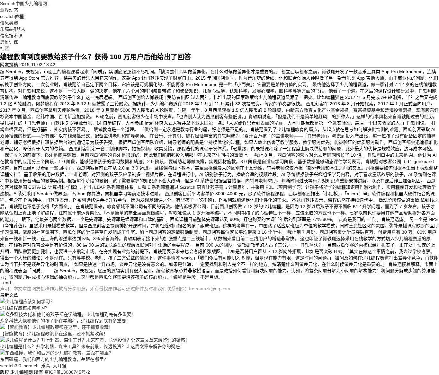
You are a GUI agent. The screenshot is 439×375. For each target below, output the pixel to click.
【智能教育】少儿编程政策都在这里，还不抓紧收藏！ (54, 333)
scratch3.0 (10, 365)
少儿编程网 (21, 372)
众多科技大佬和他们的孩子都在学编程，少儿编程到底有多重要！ (65, 320)
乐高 (45, 365)
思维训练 (9, 42)
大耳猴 (59, 365)
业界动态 (9, 10)
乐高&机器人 (12, 29)
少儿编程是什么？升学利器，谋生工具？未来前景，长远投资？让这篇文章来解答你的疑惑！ (92, 346)
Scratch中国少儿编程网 (23, 3)
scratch (31, 365)
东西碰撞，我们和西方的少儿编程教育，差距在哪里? (53, 359)
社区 (4, 48)
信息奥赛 (9, 22)
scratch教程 (12, 16)
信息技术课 (11, 35)
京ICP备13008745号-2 (67, 372)
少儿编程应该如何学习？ (24, 307)
